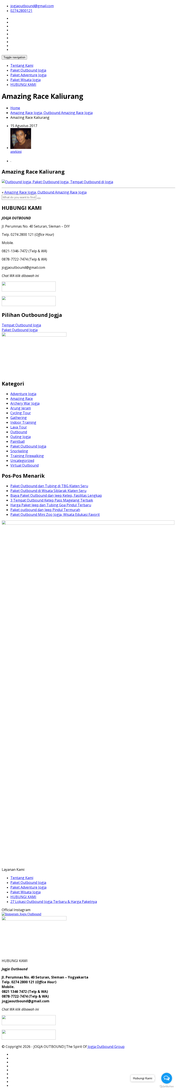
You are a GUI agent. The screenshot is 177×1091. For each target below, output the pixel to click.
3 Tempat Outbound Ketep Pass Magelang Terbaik (51, 500)
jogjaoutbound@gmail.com (32, 5)
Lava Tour (18, 427)
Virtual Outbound (24, 465)
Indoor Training (23, 422)
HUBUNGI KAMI (23, 84)
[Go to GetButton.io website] (167, 1086)
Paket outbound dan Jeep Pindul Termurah (45, 509)
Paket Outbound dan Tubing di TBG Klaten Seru (49, 486)
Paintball (17, 441)
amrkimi (16, 151)
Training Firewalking (27, 455)
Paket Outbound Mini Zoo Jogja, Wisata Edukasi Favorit (55, 514)
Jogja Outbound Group (106, 1046)
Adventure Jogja (23, 393)
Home (15, 108)
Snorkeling (19, 451)
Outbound (18, 432)
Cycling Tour (20, 412)
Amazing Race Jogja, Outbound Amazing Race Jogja (51, 112)
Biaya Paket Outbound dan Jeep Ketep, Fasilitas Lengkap (56, 495)
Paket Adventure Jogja (28, 75)
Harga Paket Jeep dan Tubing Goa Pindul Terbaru (50, 505)
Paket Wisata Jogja (25, 79)
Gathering (18, 417)
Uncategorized (22, 460)
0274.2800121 (21, 10)
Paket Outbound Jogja (28, 70)
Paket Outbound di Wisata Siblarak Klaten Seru (48, 490)
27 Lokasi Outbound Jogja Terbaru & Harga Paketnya (53, 901)
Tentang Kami (21, 65)
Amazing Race (21, 398)
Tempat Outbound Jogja (21, 325)
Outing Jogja (20, 436)
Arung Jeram (20, 408)
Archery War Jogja (25, 403)
